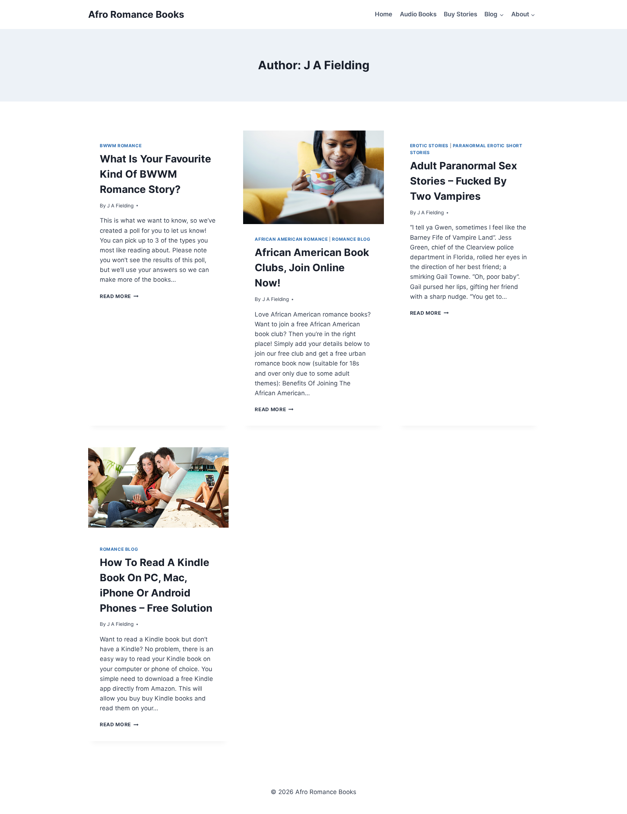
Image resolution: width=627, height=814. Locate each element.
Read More (119, 296)
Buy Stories (460, 14)
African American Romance (291, 239)
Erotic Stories (429, 145)
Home (383, 14)
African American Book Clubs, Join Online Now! (312, 267)
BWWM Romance (121, 145)
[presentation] (313, 177)
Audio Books (418, 14)
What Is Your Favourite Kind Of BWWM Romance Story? (155, 174)
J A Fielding (120, 205)
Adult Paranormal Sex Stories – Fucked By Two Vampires (463, 181)
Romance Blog (351, 239)
